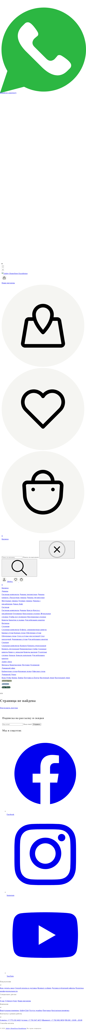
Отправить (36, 724)
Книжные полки (25, 671)
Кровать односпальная (36, 646)
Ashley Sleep (7, 662)
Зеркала (12, 655)
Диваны (5, 591)
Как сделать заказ (7, 988)
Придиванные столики (36, 617)
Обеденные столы (9, 636)
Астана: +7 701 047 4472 (31, 1020)
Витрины (5, 623)
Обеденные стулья (33, 633)
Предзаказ (47, 1010)
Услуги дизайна (35, 1010)
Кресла (30, 610)
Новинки (5, 684)
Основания (34, 665)
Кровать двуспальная (10, 649)
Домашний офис (8, 668)
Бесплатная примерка (60, 1010)
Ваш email (28, 724)
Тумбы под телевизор (18, 617)
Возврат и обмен (44, 988)
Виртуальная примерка (9, 1010)
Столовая (5, 626)
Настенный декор (47, 678)
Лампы (20, 678)
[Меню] (3, 267)
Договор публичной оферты (63, 988)
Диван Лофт (18, 604)
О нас (2, 1001)
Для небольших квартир (35, 620)
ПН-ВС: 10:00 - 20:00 (73, 1020)
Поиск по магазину (31, 557)
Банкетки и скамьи (16, 620)
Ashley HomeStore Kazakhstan (16, 1028)
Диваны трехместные (28, 594)
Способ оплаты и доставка (26, 988)
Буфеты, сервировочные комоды (33, 630)
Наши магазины (24, 1001)
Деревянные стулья (20, 639)
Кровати (23, 646)
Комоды (5, 620)
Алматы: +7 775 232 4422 (10, 1020)
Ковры (14, 678)
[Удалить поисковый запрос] (57, 550)
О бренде (9, 1001)
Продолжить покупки (9, 708)
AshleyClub (24, 1010)
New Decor (6, 687)
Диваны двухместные (36, 597)
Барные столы (20, 633)
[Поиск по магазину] (19, 568)
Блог (15, 1001)
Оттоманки (17, 614)
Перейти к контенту (8, 93)
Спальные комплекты (10, 646)
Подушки (26, 665)
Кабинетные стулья (10, 671)
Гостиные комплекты (10, 594)
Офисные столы (38, 671)
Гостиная (5, 607)
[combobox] (12, 557)
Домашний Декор (9, 674)
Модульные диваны (10, 601)
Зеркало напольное (24, 655)
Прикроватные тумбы (29, 649)
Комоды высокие (31, 652)
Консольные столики (31, 614)
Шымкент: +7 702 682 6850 (53, 1020)
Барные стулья (8, 633)
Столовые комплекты (10, 630)
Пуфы (8, 678)
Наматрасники (16, 665)
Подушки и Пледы (31, 678)
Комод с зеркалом (15, 652)
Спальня (5, 642)
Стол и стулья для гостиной (28, 636)
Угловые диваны (25, 601)
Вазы (4, 678)
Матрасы (5, 665)
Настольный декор (62, 678)
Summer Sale (7, 681)
